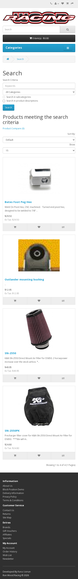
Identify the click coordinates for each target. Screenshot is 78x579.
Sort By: (71, 133)
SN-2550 (10, 353)
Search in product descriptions (22, 100)
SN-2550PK (12, 430)
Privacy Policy (10, 496)
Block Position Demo (13, 489)
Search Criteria (10, 79)
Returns (7, 513)
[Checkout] (72, 3)
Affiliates (7, 534)
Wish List (7, 555)
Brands (6, 527)
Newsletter (8, 558)
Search (20, 59)
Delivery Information (13, 493)
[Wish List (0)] (62, 3)
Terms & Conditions (13, 500)
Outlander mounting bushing (24, 279)
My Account (9, 547)
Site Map (7, 517)
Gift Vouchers (10, 530)
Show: (72, 144)
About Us (7, 485)
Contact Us (8, 510)
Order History (10, 551)
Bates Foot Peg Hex (18, 202)
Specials (7, 538)
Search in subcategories (18, 96)
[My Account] (57, 3)
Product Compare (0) (13, 128)
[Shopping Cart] (67, 3)
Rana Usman (24, 571)
